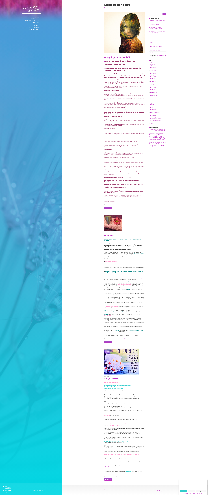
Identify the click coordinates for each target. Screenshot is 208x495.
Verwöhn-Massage (116, 463)
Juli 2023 (152, 65)
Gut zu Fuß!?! (159, 52)
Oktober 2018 (153, 81)
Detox (158, 132)
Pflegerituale (115, 204)
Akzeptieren (183, 491)
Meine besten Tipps (34, 24)
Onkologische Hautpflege (32, 20)
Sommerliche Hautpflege (155, 118)
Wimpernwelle (160, 146)
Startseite (106, 7)
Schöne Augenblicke (154, 117)
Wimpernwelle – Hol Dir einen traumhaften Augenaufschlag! (155, 28)
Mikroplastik (141, 278)
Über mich (36, 25)
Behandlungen (35, 19)
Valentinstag (153, 121)
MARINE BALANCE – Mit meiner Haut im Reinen (157, 56)
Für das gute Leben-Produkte (111, 338)
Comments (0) (128, 204)
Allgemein (108, 204)
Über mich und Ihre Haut (155, 120)
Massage (152, 110)
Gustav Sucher (152, 41)
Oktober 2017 (153, 94)
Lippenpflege (153, 109)
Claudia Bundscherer (153, 45)
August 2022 (153, 70)
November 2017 (153, 92)
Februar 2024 (153, 64)
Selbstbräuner (113, 173)
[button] (205, 480)
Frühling (152, 104)
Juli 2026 (152, 62)
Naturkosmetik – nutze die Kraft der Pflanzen (157, 45)
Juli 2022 (152, 72)
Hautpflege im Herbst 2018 (117, 57)
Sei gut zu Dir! (111, 378)
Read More (108, 208)
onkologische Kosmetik (155, 112)
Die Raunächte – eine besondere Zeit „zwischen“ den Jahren (157, 32)
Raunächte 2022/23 (153, 145)
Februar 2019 (153, 76)
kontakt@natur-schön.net (38, 490)
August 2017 (152, 97)
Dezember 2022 (153, 67)
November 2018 (153, 80)
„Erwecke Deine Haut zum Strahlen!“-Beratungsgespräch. (126, 196)
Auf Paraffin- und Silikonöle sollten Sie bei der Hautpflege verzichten (124, 105)
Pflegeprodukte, (108, 460)
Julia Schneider (152, 49)
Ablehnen (191, 491)
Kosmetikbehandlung (131, 458)
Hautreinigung (153, 139)
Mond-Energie (163, 142)
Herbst (111, 204)
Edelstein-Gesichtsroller (160, 133)
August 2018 (152, 83)
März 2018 (152, 86)
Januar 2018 (152, 89)
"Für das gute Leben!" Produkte (156, 129)
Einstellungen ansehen (201, 491)
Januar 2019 (152, 78)
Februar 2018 (153, 87)
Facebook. (115, 333)
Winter (151, 123)
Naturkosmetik (154, 144)
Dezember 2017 (153, 91)
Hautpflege (159, 138)
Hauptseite (36, 17)
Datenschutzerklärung (192, 493)
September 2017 (153, 95)
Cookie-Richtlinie (185, 493)
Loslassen (109, 235)
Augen (153, 130)
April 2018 (152, 84)
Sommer (160, 145)
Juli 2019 (152, 75)
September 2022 (153, 69)
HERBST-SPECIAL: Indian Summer (155, 35)
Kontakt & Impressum (200, 493)
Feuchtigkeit (155, 136)
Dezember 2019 (153, 73)
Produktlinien (35, 22)
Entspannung (154, 135)
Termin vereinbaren (34, 29)
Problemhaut (120, 204)
